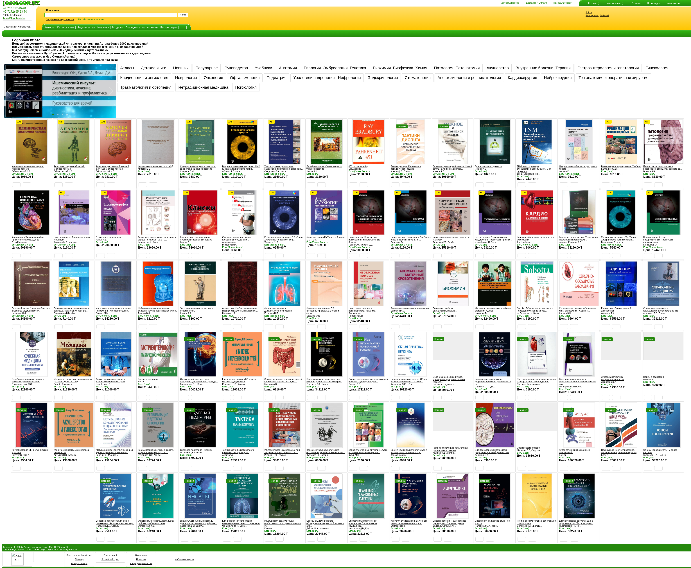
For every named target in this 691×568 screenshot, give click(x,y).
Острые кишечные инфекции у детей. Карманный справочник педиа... (283, 380)
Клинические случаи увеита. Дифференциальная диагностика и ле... (493, 381)
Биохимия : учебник (443, 308)
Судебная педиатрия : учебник (196, 450)
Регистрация (592, 15)
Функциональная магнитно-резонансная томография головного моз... (577, 381)
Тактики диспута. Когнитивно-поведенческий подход (406, 167)
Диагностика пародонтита (488, 166)
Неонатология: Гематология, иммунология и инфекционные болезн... (364, 240)
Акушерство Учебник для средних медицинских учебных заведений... (240, 309)
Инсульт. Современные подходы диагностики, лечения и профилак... (198, 522)
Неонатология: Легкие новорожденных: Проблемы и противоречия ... (658, 240)
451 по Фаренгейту (358, 166)
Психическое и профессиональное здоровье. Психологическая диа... (71, 309)
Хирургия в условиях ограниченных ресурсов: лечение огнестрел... (409, 522)
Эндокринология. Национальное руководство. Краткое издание (449, 522)
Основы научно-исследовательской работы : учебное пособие (156, 522)
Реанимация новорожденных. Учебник (621, 166)
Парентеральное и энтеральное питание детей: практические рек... (324, 380)
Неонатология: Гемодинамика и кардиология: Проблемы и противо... (493, 238)
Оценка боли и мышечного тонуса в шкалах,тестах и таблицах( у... (409, 451)
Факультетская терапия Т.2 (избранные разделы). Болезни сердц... (322, 311)
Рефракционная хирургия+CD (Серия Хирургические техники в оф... (283, 238)
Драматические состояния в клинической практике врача (110, 380)
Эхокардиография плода (108, 237)
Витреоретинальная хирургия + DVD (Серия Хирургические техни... (241, 167)
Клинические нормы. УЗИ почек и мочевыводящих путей (239, 380)
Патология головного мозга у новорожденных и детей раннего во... (662, 167)
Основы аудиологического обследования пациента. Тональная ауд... (325, 523)
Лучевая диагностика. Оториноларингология (612, 378)
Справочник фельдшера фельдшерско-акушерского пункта (660, 309)
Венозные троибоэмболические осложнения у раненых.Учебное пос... (325, 451)
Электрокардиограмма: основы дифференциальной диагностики (492, 451)
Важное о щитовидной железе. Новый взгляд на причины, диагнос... (452, 167)
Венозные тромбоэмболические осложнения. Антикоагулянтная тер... (115, 522)
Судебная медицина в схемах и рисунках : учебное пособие (28, 380)
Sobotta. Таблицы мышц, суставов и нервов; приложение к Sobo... (535, 309)
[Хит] (31, 162)
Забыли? (604, 15)
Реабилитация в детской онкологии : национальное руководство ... (156, 451)
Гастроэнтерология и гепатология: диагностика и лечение (450, 449)
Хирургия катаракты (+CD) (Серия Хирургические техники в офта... (618, 238)
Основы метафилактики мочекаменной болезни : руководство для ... (369, 380)
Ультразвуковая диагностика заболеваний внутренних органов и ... (283, 167)
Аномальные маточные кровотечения (410, 308)
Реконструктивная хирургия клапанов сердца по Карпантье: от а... (157, 238)
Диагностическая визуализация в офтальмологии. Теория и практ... (576, 522)
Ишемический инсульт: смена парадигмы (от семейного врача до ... (199, 380)
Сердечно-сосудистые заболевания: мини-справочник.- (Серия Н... (578, 309)
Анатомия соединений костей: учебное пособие (69, 167)
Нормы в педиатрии (653, 377)
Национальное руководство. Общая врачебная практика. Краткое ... (409, 380)
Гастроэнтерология (148, 379)
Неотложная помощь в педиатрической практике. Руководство (362, 311)
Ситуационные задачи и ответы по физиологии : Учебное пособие (198, 167)
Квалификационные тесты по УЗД (155, 166)
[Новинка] (410, 162)
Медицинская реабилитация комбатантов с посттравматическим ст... (282, 523)
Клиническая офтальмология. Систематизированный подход (196, 238)
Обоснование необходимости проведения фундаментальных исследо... (449, 379)
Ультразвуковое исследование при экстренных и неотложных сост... (282, 451)
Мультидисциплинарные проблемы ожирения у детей (493, 309)
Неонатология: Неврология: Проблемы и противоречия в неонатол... (411, 238)
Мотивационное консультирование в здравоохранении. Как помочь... (114, 451)
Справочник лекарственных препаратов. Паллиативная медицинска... (363, 523)
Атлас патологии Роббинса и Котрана (325, 237)
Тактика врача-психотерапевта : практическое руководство (238, 451)
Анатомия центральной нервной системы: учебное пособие (112, 167)
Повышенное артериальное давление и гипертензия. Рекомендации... (536, 380)
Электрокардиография (528, 448)
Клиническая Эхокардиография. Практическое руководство (28, 238)
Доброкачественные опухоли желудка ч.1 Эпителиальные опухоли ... (368, 451)
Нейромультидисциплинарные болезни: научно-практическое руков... (157, 309)
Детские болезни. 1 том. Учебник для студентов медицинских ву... (31, 309)
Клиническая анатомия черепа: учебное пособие (28, 167)
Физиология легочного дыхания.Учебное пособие (278, 309)
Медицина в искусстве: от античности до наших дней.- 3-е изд (73, 380)
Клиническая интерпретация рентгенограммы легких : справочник (241, 522)
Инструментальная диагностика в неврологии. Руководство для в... (113, 309)
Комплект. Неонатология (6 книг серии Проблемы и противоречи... (578, 238)
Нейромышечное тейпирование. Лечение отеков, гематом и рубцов (618, 451)
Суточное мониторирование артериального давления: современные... (236, 240)
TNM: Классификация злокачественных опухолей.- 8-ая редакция (534, 169)
